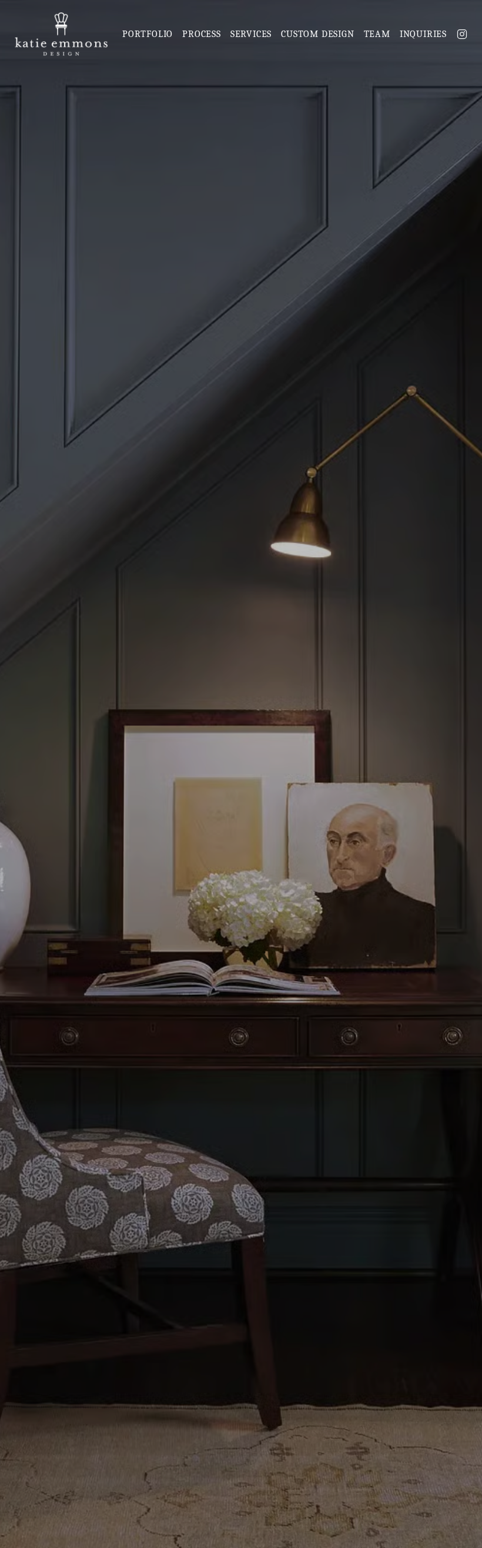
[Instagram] (462, 34)
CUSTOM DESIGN (317, 34)
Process (201, 34)
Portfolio (147, 34)
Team (377, 34)
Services (251, 34)
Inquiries (423, 34)
